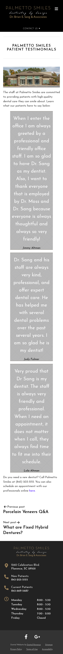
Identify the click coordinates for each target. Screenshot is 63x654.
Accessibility (47, 649)
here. (32, 490)
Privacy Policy (16, 649)
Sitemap (48, 645)
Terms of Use (32, 649)
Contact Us (31, 29)
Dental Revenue (34, 645)
